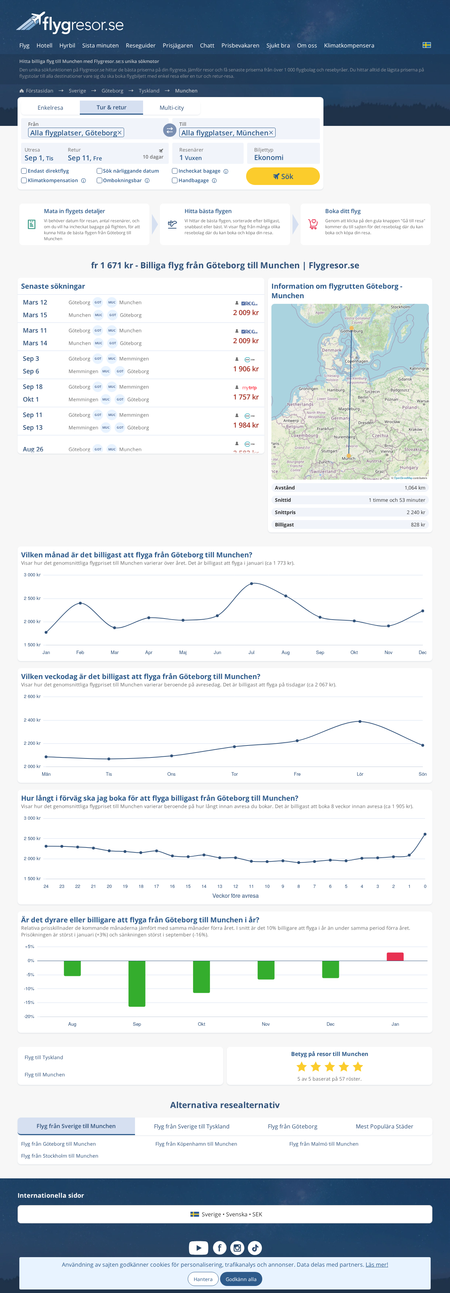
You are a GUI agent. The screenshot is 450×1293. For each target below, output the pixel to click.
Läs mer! (377, 1264)
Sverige (77, 91)
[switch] (169, 130)
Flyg (24, 45)
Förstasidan (39, 91)
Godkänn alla (241, 1279)
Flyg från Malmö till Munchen (324, 1143)
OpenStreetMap (403, 478)
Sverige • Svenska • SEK (232, 1214)
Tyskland (149, 91)
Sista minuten (100, 45)
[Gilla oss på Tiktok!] (255, 1248)
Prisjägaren (178, 45)
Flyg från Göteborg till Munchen (58, 1143)
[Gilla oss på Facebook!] (220, 1248)
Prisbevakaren (240, 45)
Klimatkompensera (349, 45)
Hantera (203, 1279)
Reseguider (141, 45)
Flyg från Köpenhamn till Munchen (196, 1143)
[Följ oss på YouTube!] (198, 1248)
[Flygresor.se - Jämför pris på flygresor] (69, 23)
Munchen (186, 91)
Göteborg (112, 91)
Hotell (44, 45)
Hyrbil (67, 45)
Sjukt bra (278, 45)
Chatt (207, 45)
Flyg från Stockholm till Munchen (59, 1155)
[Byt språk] (426, 45)
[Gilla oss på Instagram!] (237, 1248)
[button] (84, 153)
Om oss (307, 45)
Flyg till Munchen (45, 1074)
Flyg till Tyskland (44, 1057)
